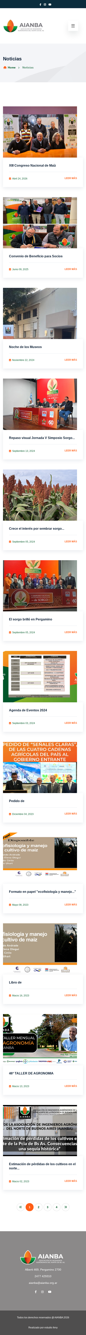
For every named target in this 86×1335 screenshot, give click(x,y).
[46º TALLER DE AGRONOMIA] (43, 1039)
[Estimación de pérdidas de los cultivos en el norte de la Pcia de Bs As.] (43, 1130)
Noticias (28, 67)
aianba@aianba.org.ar (43, 1282)
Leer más (71, 178)
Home (11, 67)
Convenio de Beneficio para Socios (36, 256)
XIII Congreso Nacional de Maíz (32, 165)
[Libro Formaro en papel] (43, 858)
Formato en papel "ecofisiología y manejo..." (42, 891)
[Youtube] (50, 4)
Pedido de (16, 801)
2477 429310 (43, 1276)
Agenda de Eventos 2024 (28, 710)
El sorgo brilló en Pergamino (30, 619)
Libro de (15, 982)
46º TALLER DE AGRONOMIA (31, 1073)
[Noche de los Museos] (43, 313)
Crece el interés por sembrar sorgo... (36, 528)
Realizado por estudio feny (43, 1327)
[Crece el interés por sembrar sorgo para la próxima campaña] (43, 495)
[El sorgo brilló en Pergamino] (43, 585)
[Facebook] (40, 4)
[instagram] (42, 1291)
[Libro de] (43, 949)
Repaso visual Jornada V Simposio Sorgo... (42, 438)
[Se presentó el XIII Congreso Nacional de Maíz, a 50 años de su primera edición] (43, 132)
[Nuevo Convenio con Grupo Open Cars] (43, 222)
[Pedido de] (43, 767)
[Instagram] (44, 4)
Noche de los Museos (25, 347)
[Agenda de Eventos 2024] (43, 676)
